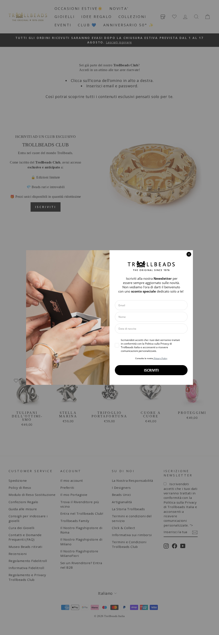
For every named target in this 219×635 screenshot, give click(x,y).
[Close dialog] (188, 254)
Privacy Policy (160, 358)
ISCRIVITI (151, 370)
